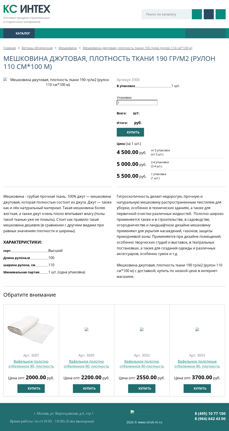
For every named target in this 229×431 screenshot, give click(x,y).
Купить (33, 388)
